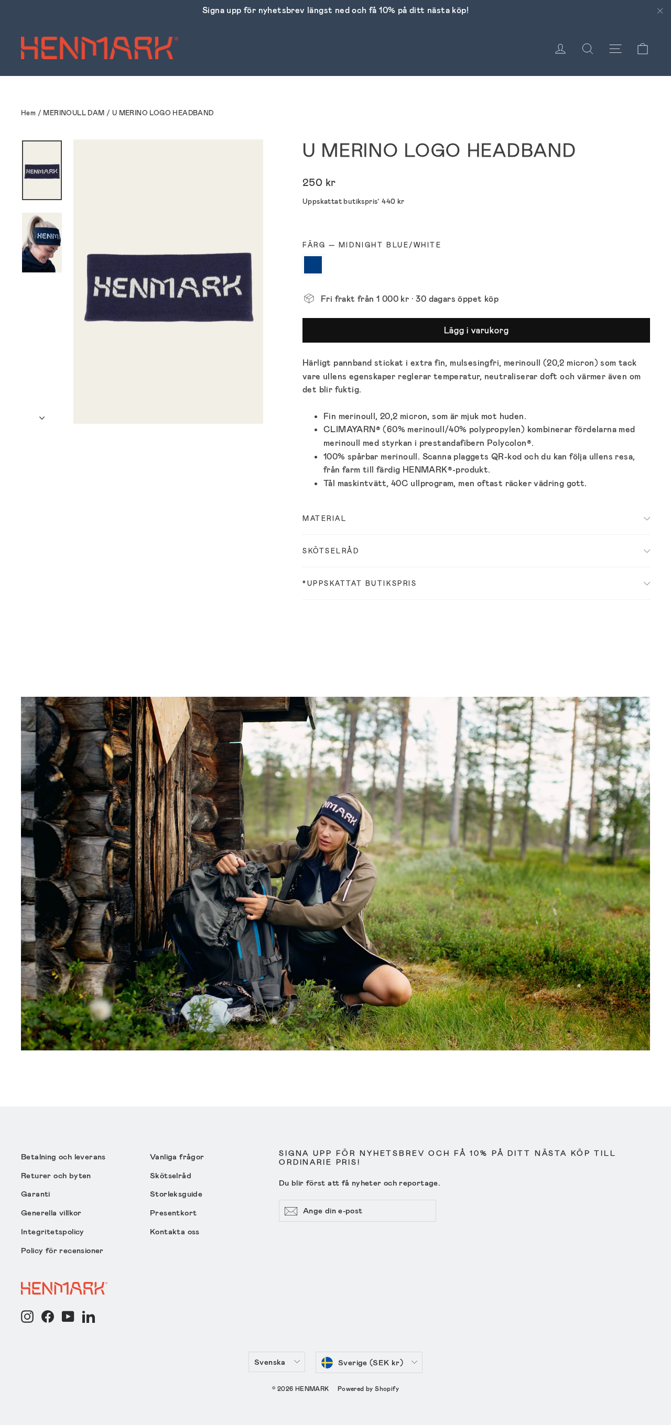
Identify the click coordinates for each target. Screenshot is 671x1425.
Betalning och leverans (63, 1156)
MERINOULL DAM (73, 112)
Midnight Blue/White (312, 265)
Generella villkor (51, 1212)
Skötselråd (331, 550)
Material (324, 518)
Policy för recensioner (62, 1250)
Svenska (270, 1361)
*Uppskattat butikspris (359, 583)
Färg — (372, 245)
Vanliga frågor (177, 1156)
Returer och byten (56, 1175)
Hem (28, 112)
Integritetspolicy (52, 1231)
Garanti (35, 1193)
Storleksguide (176, 1193)
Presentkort (173, 1212)
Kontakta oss (175, 1231)
